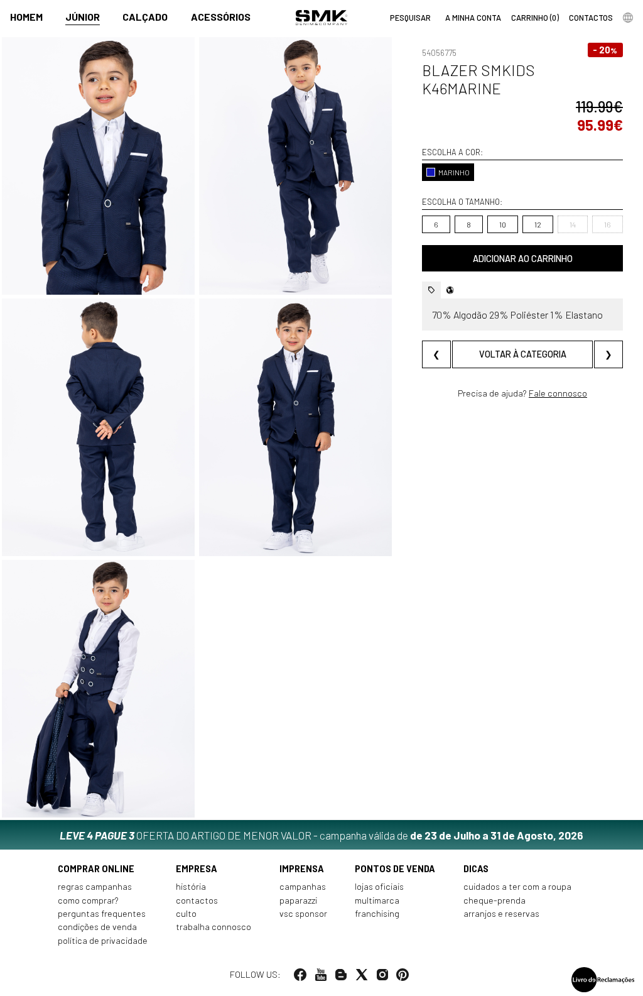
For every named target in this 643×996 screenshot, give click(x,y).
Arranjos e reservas (501, 913)
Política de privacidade (103, 940)
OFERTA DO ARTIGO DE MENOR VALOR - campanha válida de (321, 835)
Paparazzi (298, 900)
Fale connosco (558, 393)
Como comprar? (88, 900)
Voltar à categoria (522, 354)
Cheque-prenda (494, 900)
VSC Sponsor (303, 913)
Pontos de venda (395, 868)
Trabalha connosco (213, 926)
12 (537, 224)
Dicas (476, 868)
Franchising (377, 913)
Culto (186, 913)
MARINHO (454, 172)
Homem (26, 17)
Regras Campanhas (95, 886)
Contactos (197, 900)
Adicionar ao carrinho (523, 258)
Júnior (82, 17)
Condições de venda (97, 926)
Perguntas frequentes (102, 913)
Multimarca (377, 900)
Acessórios (221, 17)
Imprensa (301, 868)
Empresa (196, 868)
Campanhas (302, 886)
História (191, 886)
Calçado (145, 17)
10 (502, 224)
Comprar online (96, 868)
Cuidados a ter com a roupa (517, 886)
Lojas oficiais (379, 886)
